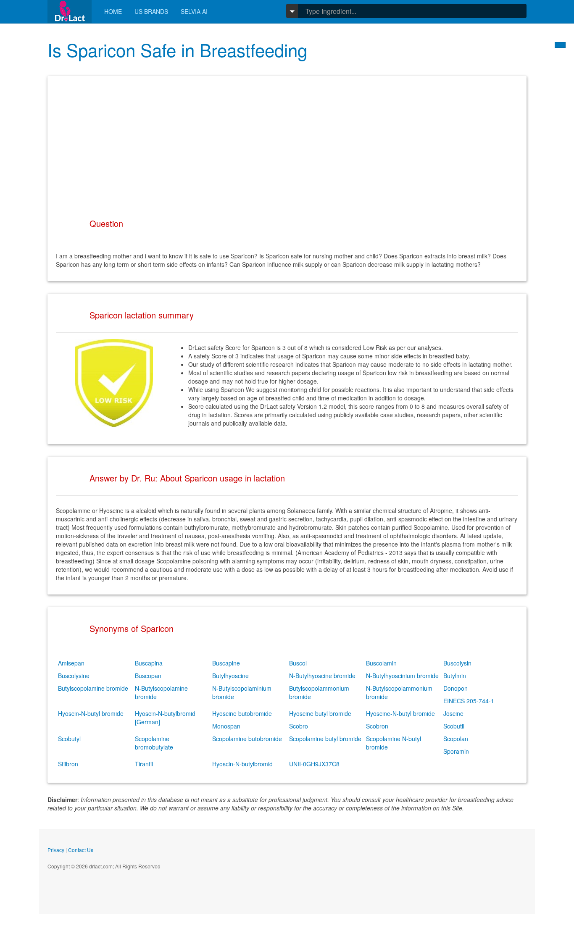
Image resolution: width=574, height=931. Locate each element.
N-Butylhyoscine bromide (322, 675)
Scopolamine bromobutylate (154, 742)
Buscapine (226, 663)
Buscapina (149, 663)
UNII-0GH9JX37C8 (314, 764)
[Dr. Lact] (69, 11)
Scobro (298, 726)
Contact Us (80, 849)
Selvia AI (194, 11)
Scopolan (455, 738)
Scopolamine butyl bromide (325, 738)
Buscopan (148, 675)
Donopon (455, 688)
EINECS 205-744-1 (468, 701)
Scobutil (453, 726)
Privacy (55, 849)
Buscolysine (74, 675)
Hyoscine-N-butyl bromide (400, 713)
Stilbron (68, 764)
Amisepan (71, 663)
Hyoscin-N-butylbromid (242, 764)
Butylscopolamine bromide (93, 688)
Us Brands (151, 11)
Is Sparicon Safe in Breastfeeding (177, 49)
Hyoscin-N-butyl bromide (91, 713)
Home (113, 11)
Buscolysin (457, 663)
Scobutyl (69, 738)
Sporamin (456, 751)
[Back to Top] (560, 45)
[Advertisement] (287, 143)
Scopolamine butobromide (247, 738)
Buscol (298, 663)
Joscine (453, 713)
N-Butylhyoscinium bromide (402, 675)
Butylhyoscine (230, 675)
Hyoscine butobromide (242, 713)
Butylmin (454, 675)
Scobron (377, 726)
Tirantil (144, 764)
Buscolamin (381, 663)
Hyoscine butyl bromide (320, 713)
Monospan (226, 726)
